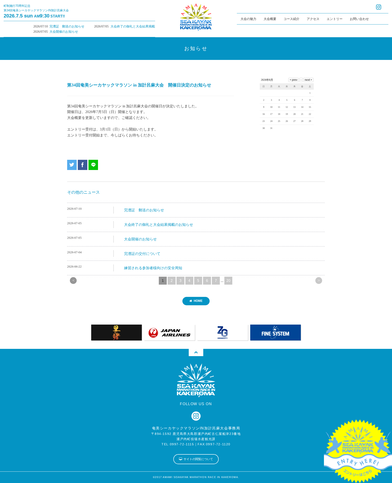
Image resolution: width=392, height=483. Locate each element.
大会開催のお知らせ (54, 31)
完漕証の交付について (142, 254)
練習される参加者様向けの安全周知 (153, 268)
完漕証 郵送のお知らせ (57, 26)
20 (228, 281)
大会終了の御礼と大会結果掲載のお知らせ (131, 26)
